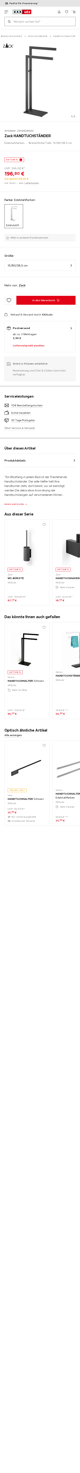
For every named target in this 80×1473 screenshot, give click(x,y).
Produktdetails (15, 460)
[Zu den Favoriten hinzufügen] (8, 300)
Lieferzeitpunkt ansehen (28, 345)
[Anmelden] (59, 12)
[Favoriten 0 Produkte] (66, 12)
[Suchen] (9, 21)
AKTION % (12, 159)
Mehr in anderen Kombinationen (29, 237)
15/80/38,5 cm (18, 265)
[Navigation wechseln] (6, 12)
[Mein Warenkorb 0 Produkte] (74, 12)
